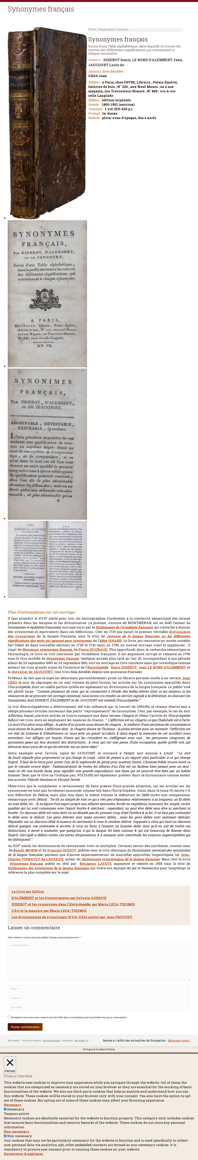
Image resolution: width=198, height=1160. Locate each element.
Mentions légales (51, 1040)
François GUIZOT (62, 850)
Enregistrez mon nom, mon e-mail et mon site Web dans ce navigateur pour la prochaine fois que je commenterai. (69, 1017)
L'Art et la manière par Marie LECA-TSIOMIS (49, 910)
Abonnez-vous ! (179, 1040)
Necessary (15, 1109)
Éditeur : (94, 82)
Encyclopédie (97, 667)
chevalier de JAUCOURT (32, 672)
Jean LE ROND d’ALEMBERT (162, 667)
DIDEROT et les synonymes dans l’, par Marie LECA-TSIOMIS (73, 904)
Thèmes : (92, 29)
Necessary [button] (12, 1105)
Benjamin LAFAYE (96, 863)
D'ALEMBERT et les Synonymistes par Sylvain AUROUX (59, 898)
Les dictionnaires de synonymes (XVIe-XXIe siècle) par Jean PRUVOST (72, 917)
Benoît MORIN (25, 850)
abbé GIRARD (111, 640)
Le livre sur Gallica (28, 891)
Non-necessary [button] (16, 1131)
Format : (94, 113)
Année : (94, 104)
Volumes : (96, 109)
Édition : (94, 100)
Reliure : (94, 118)
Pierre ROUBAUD (93, 649)
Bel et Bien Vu (81, 1040)
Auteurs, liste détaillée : (106, 71)
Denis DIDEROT (124, 667)
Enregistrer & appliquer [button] (23, 1153)
